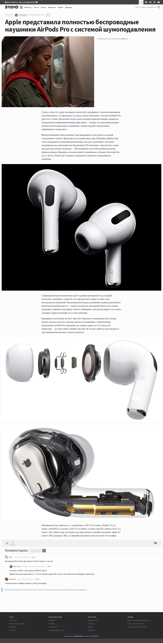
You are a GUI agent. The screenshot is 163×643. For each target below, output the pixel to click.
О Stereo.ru (13, 620)
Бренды (68, 7)
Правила (52, 620)
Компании (91, 630)
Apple (126, 39)
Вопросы (52, 7)
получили (77, 115)
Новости (27, 7)
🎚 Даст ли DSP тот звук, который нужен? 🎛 (21, 2)
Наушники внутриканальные (110, 39)
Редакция (12, 627)
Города (90, 627)
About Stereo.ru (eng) (16, 624)
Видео (60, 7)
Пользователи (93, 620)
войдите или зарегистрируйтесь (75, 590)
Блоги (43, 7)
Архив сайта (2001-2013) (135, 624)
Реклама (12, 630)
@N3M (25, 566)
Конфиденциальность (57, 630)
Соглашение (53, 627)
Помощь (51, 624)
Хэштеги (91, 624)
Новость (9, 15)
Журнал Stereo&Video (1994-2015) (139, 620)
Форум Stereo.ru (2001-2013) (137, 627)
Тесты (36, 7)
